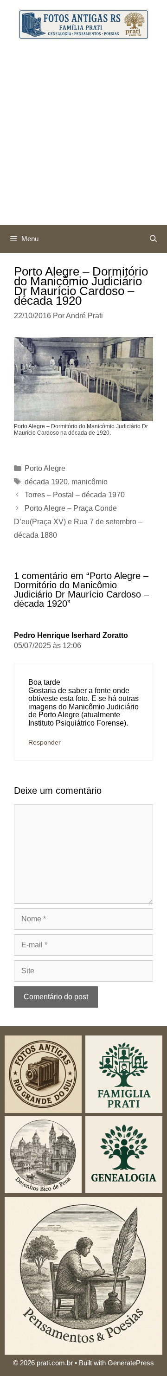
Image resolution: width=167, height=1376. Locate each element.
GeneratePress (131, 1363)
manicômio (89, 482)
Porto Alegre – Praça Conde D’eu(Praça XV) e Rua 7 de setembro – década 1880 (78, 521)
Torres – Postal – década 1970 (75, 495)
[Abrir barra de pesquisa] (153, 239)
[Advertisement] (83, 136)
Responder (44, 742)
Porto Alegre (45, 468)
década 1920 (46, 482)
